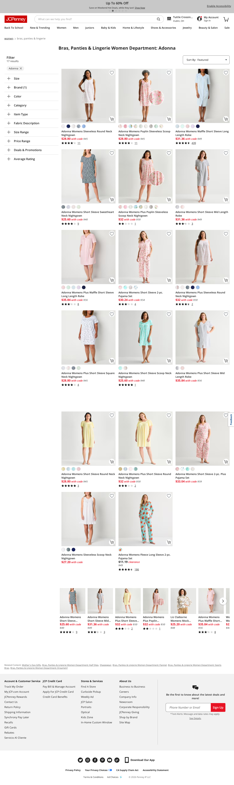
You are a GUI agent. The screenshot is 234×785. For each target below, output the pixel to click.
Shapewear (105, 665)
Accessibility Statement (156, 770)
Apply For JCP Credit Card (58, 691)
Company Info (127, 697)
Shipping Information (17, 712)
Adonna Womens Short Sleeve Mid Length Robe (202, 213)
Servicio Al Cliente (15, 737)
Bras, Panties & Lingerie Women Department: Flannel (140, 665)
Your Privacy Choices (96, 770)
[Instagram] (88, 760)
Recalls (8, 722)
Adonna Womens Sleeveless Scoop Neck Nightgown (86, 556)
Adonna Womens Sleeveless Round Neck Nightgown (86, 133)
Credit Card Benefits (55, 697)
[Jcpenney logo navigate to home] (15, 19)
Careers (124, 691)
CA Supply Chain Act (127, 770)
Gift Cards (10, 727)
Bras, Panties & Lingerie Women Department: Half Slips (70, 665)
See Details (195, 718)
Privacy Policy (73, 770)
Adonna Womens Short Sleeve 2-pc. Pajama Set (140, 294)
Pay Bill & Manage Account (59, 686)
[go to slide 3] (116, 11)
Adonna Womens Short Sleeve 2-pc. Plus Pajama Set (201, 475)
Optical (85, 712)
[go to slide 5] (123, 11)
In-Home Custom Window (96, 722)
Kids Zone (87, 717)
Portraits (86, 707)
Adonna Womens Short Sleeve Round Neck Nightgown (88, 475)
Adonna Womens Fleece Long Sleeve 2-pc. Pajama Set (144, 556)
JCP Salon (86, 702)
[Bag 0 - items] (226, 19)
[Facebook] (95, 760)
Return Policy (12, 707)
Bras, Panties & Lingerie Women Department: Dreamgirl (39, 667)
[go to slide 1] (109, 11)
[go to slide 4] (119, 11)
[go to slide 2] (113, 11)
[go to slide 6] (126, 11)
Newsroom (126, 702)
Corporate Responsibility (134, 707)
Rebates (9, 732)
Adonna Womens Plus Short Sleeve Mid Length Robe (200, 374)
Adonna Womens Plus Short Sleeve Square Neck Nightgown (88, 374)
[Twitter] (80, 760)
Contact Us (11, 702)
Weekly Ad (87, 697)
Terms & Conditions (93, 777)
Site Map (124, 722)
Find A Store (88, 686)
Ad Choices (112, 777)
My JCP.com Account (16, 691)
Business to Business (132, 686)
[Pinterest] (102, 760)
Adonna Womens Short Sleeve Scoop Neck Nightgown (144, 374)
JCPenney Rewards (15, 697)
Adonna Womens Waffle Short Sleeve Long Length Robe (202, 133)
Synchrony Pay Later (16, 717)
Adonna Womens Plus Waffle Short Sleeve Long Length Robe (87, 294)
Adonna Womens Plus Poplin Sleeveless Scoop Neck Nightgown (143, 213)
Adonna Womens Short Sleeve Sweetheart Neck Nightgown (87, 213)
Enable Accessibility (219, 6)
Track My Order (13, 686)
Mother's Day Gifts (31, 665)
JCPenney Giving (129, 712)
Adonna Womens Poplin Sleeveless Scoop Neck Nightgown (144, 133)
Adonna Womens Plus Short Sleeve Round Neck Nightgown (144, 475)
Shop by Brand (128, 717)
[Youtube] (110, 760)
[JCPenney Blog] (117, 760)
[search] (160, 19)
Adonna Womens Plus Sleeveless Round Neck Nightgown (200, 294)
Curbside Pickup (91, 691)
